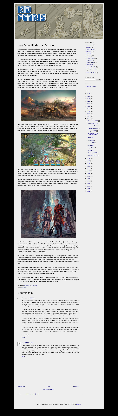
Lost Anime (89, 60)
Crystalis (88, 53)
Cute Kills (90, 137)
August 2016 (92, 131)
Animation (89, 45)
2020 (88, 108)
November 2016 (93, 123)
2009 (88, 173)
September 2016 (93, 128)
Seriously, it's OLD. (91, 86)
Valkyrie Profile (90, 72)
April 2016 (91, 147)
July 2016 (91, 140)
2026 (88, 93)
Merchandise (90, 62)
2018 (88, 113)
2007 (88, 178)
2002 (88, 191)
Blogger (78, 404)
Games (24, 287)
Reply (23, 337)
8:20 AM (32, 298)
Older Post (76, 386)
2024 (88, 98)
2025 (88, 96)
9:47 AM (30, 343)
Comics (88, 51)
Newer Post (21, 386)
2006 (88, 181)
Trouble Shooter (91, 66)
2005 (88, 183)
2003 (88, 188)
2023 (88, 101)
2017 (88, 116)
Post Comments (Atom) (32, 394)
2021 (88, 106)
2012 (88, 166)
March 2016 (92, 150)
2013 (88, 163)
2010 (88, 171)
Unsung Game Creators (93, 69)
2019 (88, 111)
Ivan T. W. (25, 343)
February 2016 (92, 153)
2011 (88, 168)
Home (48, 386)
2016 (88, 118)
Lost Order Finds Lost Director (93, 133)
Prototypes (89, 64)
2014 (88, 161)
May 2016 (91, 145)
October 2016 (92, 126)
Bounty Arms (90, 49)
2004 (88, 186)
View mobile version (48, 389)
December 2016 (93, 121)
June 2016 (91, 143)
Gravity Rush (90, 58)
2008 (88, 176)
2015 (88, 158)
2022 (88, 103)
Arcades (88, 47)
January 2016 (92, 155)
